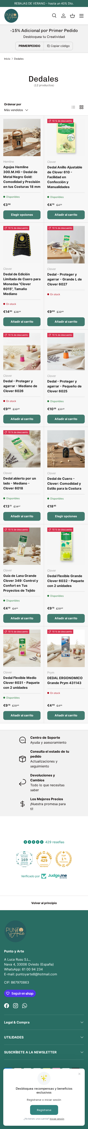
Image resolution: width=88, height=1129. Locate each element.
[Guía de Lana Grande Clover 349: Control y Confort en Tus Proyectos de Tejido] (22, 546)
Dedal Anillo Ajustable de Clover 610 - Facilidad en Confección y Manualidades (64, 177)
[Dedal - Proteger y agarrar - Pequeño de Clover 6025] (66, 351)
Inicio (7, 58)
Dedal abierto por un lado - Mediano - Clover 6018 (19, 483)
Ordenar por (12, 104)
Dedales (19, 58)
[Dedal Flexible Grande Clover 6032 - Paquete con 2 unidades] (66, 546)
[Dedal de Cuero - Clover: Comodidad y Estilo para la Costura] (66, 449)
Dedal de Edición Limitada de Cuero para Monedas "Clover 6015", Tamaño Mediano (22, 284)
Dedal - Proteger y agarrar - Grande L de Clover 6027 (64, 279)
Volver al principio (44, 903)
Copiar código (60, 46)
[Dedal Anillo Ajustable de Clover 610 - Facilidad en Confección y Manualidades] (66, 137)
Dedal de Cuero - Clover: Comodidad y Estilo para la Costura (64, 483)
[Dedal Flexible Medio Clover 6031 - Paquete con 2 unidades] (22, 648)
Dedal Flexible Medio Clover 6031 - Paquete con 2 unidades (21, 683)
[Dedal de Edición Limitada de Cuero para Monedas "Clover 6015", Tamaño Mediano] (22, 244)
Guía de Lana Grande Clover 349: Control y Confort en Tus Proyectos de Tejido (20, 583)
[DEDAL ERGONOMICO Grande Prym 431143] (66, 648)
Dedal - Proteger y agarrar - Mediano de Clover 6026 (20, 386)
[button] (72, 15)
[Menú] (81, 15)
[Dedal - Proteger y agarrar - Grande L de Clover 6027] (66, 244)
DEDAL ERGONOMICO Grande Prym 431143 (65, 680)
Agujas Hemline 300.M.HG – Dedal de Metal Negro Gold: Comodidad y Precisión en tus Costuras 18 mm (22, 177)
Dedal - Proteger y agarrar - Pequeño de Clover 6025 (64, 386)
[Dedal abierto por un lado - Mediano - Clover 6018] (22, 448)
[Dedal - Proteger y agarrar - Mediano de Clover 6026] (22, 351)
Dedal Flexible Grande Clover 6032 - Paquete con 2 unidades (65, 581)
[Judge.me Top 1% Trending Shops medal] (63, 859)
